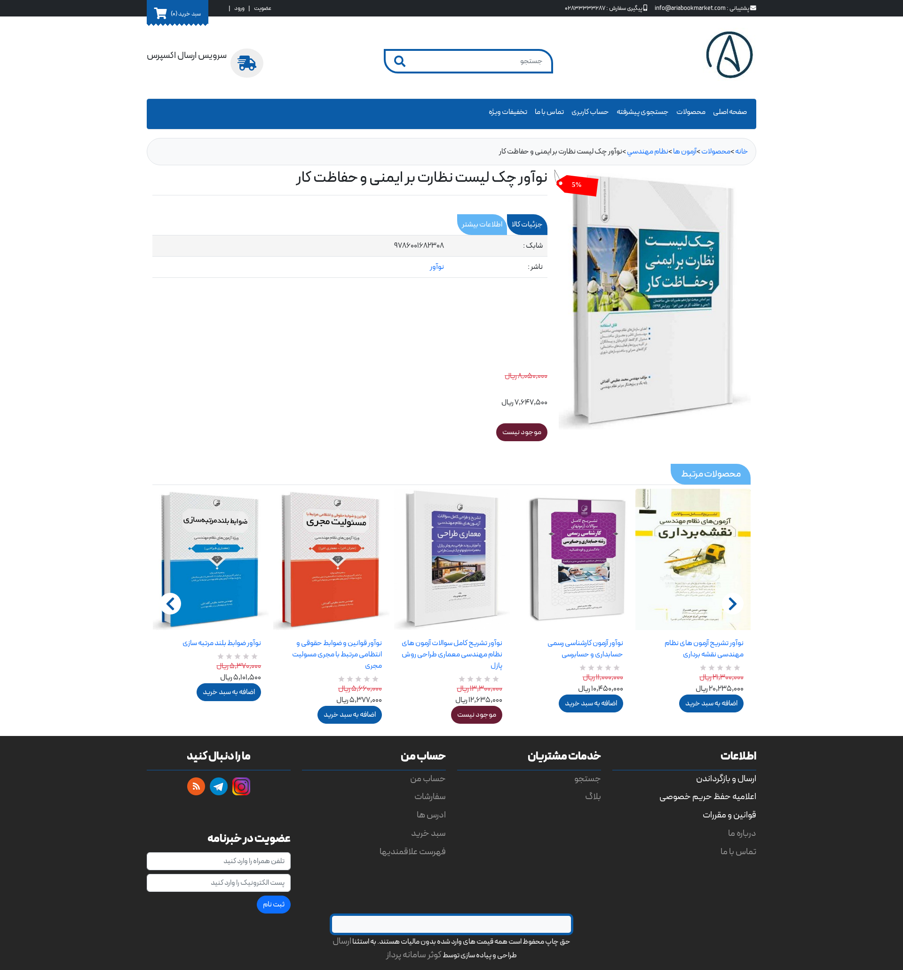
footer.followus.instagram (241, 786)
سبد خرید (428, 834)
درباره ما (742, 834)
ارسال (342, 941)
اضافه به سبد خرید (229, 692)
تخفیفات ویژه (508, 112)
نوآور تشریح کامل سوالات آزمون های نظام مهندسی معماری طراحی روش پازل (452, 654)
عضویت (262, 8)
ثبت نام (274, 904)
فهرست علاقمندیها (413, 852)
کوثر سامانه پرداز (414, 955)
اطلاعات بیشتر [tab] (482, 224)
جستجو (587, 779)
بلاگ (593, 797)
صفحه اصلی (730, 112)
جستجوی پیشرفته (643, 112)
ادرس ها (431, 815)
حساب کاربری (590, 112)
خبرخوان (196, 786)
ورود (239, 8)
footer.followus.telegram (219, 786)
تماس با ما (549, 112)
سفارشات (430, 797)
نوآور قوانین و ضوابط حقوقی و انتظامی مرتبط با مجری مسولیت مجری (336, 654)
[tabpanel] (349, 256)
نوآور (437, 267)
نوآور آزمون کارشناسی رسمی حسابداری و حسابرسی (585, 649)
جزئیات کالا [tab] (527, 224)
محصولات (690, 112)
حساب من (428, 779)
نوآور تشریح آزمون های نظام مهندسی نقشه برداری (704, 649)
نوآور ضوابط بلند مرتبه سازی (221, 643)
